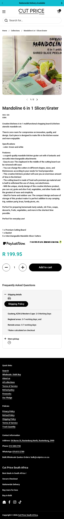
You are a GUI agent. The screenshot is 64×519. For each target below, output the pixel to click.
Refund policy (8, 390)
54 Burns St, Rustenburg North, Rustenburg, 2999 (32, 440)
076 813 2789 (18, 451)
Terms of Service (10, 386)
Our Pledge (7, 397)
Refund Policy (8, 415)
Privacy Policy (8, 411)
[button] (6, 267)
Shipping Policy (16, 304)
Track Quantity (8, 427)
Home (4, 31)
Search (5, 371)
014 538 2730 (15, 446)
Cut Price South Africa (28, 515)
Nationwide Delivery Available (32, 3)
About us (6, 378)
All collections (8, 382)
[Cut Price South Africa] (31, 12)
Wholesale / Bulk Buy (11, 374)
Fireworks (6, 394)
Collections (15, 31)
